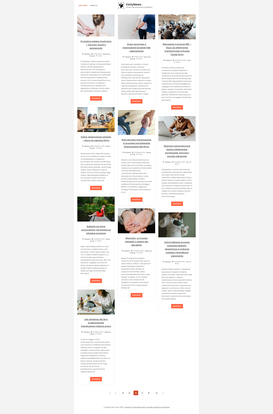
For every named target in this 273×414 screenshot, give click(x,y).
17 (142, 393)
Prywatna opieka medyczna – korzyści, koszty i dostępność (96, 45)
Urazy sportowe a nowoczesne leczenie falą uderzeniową (137, 48)
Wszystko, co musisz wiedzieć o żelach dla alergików (136, 242)
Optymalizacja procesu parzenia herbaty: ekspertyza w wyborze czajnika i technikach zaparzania (177, 249)
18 (148, 393)
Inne (187, 162)
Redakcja (93, 5)
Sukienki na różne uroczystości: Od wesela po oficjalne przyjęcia (96, 230)
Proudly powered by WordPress (158, 407)
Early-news (83, 5)
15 (129, 393)
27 (157, 393)
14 (123, 393)
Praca (189, 60)
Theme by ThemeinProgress (134, 407)
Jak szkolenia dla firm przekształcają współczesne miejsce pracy (96, 323)
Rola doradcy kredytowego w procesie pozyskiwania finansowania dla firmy (136, 143)
